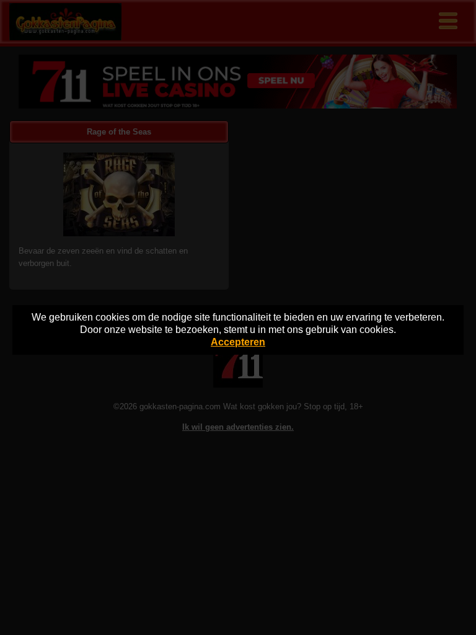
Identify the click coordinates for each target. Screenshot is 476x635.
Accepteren (238, 342)
